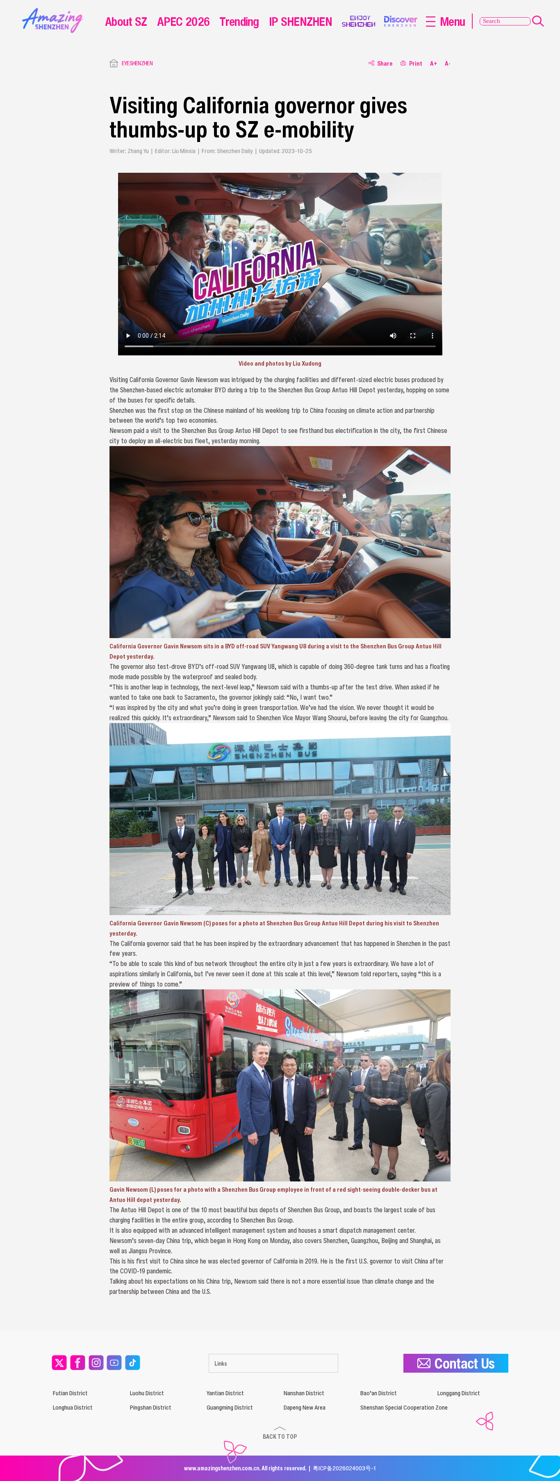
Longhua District (73, 1407)
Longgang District (458, 1393)
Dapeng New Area (305, 1407)
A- (448, 63)
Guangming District (230, 1407)
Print (415, 63)
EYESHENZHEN (137, 63)
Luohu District (147, 1393)
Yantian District (225, 1393)
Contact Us (464, 1363)
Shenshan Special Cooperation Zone (404, 1407)
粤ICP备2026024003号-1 (344, 1468)
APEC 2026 (183, 21)
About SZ (126, 21)
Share (385, 63)
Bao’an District (378, 1393)
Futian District (70, 1393)
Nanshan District (304, 1393)
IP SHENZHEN (300, 21)
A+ (433, 63)
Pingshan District (150, 1407)
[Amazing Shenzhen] (54, 10)
